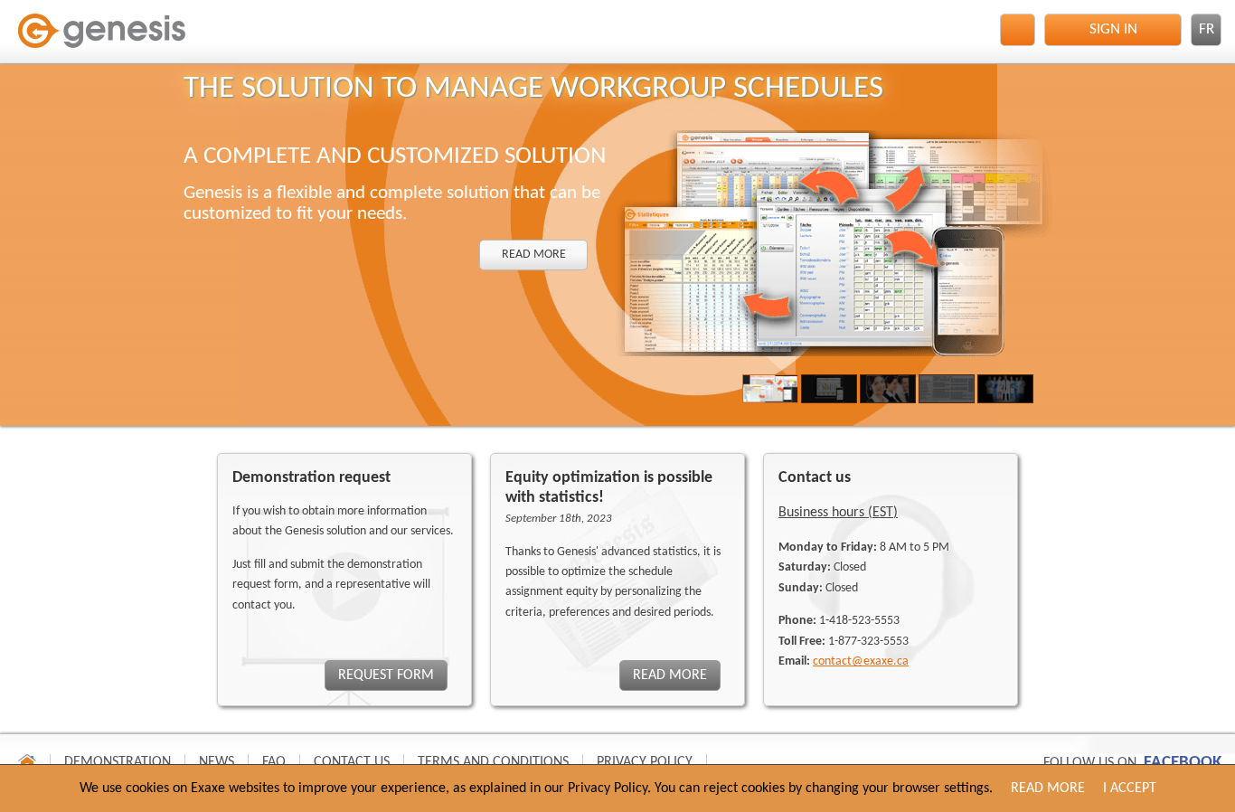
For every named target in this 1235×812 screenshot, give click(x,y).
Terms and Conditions (493, 762)
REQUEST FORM (386, 675)
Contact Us (352, 762)
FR (1206, 29)
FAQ (274, 762)
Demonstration (117, 762)
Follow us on (1132, 763)
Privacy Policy (645, 762)
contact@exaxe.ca (861, 661)
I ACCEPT (1129, 788)
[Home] (104, 37)
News (216, 762)
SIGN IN (1113, 29)
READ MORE (533, 254)
